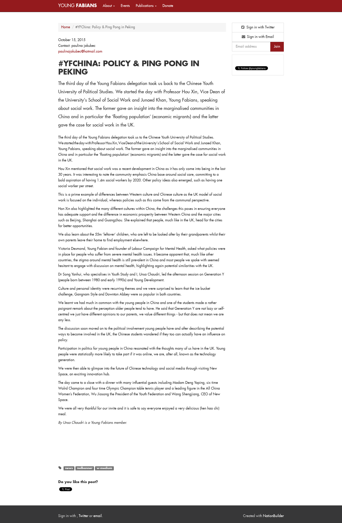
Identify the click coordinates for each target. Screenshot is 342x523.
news (69, 468)
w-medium (104, 468)
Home (65, 27)
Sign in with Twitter (260, 27)
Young (77, 6)
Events (125, 6)
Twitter (83, 516)
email (97, 516)
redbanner (84, 468)
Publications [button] (145, 6)
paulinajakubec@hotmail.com (80, 51)
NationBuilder (273, 516)
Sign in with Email (260, 37)
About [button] (108, 6)
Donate (167, 6)
